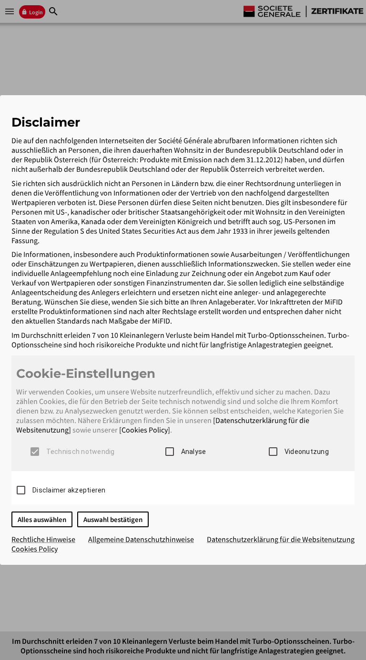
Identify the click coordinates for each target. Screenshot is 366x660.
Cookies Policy (34, 548)
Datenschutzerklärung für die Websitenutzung (281, 539)
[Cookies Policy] (144, 429)
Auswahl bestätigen (112, 519)
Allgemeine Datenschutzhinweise (141, 539)
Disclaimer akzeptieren (69, 490)
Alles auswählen (42, 519)
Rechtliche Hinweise (43, 539)
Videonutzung (307, 451)
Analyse (193, 451)
